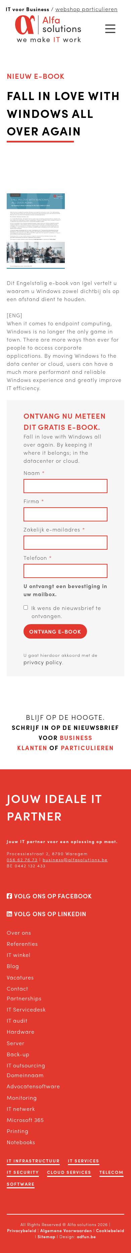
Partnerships (24, 998)
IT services (83, 1160)
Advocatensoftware (33, 1086)
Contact (17, 988)
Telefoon (35, 557)
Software (21, 1184)
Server (16, 1043)
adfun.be (86, 1236)
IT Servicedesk (26, 1009)
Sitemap (47, 1236)
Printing (18, 1131)
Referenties (22, 943)
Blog (13, 966)
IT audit (17, 1020)
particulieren (87, 747)
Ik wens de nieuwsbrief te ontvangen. (66, 612)
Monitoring (22, 1097)
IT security (23, 1172)
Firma (31, 501)
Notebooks (21, 1142)
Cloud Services (69, 1172)
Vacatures (20, 977)
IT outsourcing (26, 1065)
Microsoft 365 (25, 1120)
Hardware (21, 1031)
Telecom (111, 1172)
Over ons (19, 932)
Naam (32, 473)
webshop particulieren (86, 9)
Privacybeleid (21, 1230)
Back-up (18, 1054)
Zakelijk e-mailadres (52, 529)
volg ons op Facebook (52, 896)
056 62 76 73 (22, 860)
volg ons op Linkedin (49, 913)
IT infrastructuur (33, 1160)
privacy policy (43, 662)
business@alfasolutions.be (75, 860)
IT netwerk (21, 1108)
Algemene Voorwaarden (66, 1230)
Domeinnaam (25, 1075)
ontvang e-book (55, 631)
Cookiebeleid (110, 1230)
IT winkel (19, 955)
